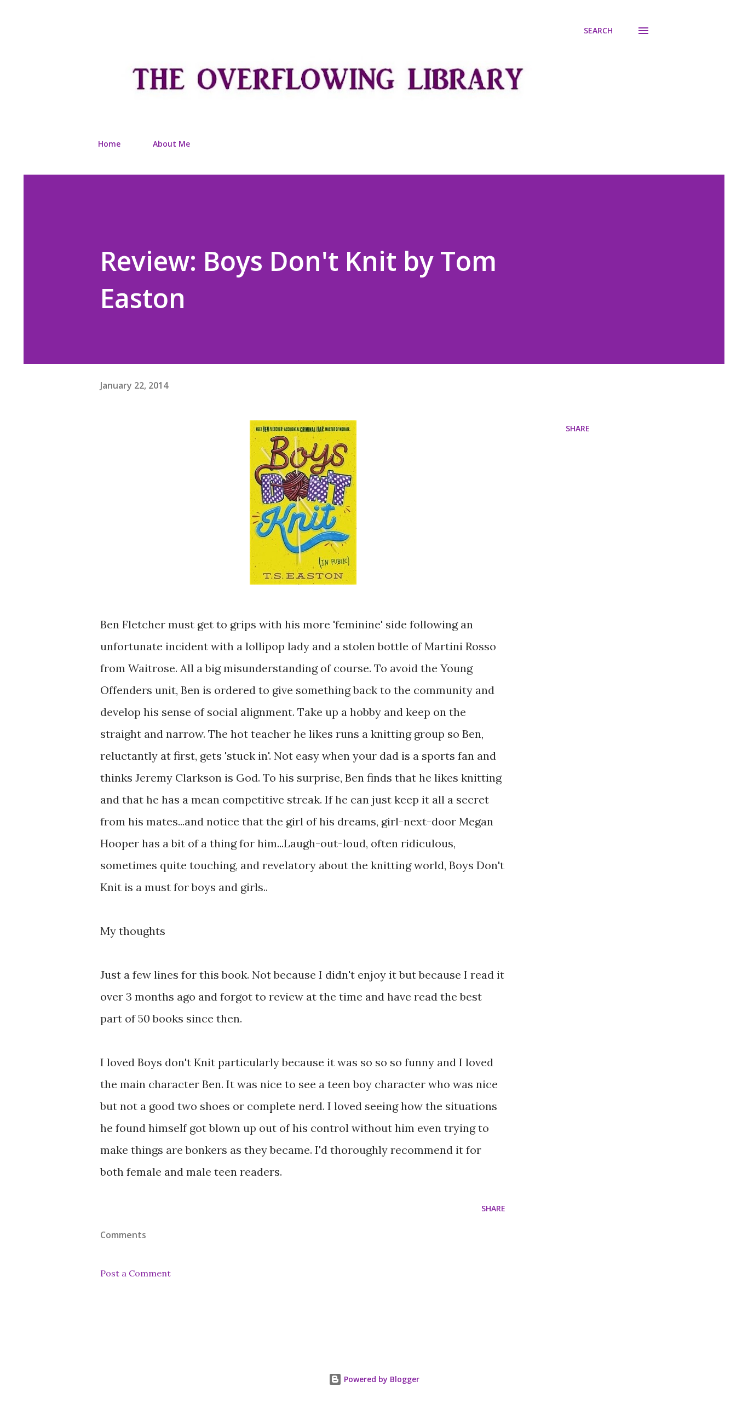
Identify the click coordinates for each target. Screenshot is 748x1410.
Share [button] (578, 428)
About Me (171, 143)
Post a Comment (135, 1273)
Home (109, 143)
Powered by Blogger (380, 1379)
